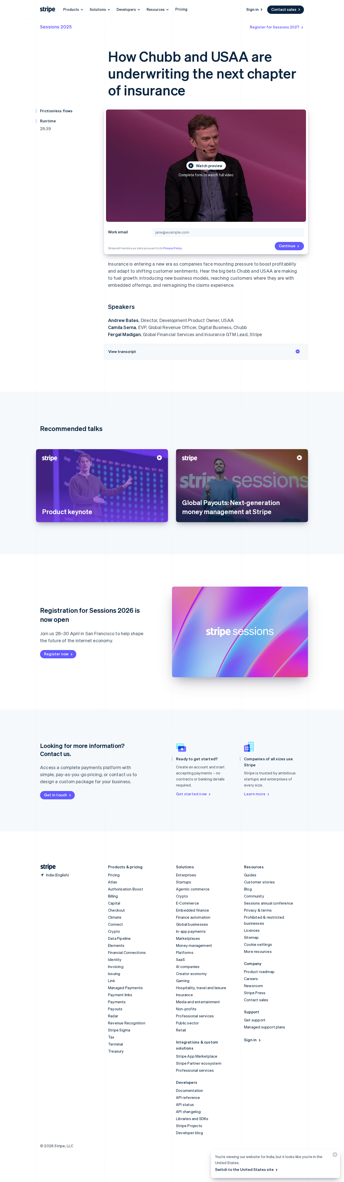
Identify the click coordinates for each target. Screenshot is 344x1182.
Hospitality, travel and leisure (201, 987)
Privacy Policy (172, 248)
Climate (114, 917)
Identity (115, 959)
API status (185, 1104)
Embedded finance (192, 910)
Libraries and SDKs (192, 1118)
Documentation (189, 1090)
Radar (113, 1015)
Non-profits (186, 1008)
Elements (116, 945)
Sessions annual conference (268, 903)
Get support (254, 1019)
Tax (111, 1037)
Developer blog (189, 1132)
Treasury (116, 1051)
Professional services (195, 1015)
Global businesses (192, 924)
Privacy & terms (258, 910)
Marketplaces (188, 938)
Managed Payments (125, 987)
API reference (188, 1097)
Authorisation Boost (125, 888)
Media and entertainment (198, 1001)
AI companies (187, 966)
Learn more (254, 793)
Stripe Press (254, 992)
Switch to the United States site (244, 1169)
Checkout (116, 910)
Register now (56, 653)
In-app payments (191, 931)
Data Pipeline (119, 938)
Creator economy (191, 973)
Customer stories (259, 881)
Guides (250, 874)
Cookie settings (258, 944)
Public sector (187, 1022)
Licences (252, 930)
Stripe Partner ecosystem (198, 1063)
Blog (248, 888)
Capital (114, 903)
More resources (258, 951)
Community (254, 896)
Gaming (182, 980)
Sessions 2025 (56, 26)
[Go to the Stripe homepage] (46, 867)
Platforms (184, 952)
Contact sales (283, 9)
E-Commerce (187, 903)
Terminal (115, 1044)
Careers (251, 978)
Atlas (112, 881)
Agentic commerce (193, 888)
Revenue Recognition (126, 1022)
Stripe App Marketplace (196, 1056)
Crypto (114, 931)
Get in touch (55, 794)
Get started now (191, 793)
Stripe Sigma (119, 1029)
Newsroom (253, 985)
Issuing (114, 973)
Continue (287, 245)
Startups (183, 881)
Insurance (184, 994)
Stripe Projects (189, 1125)
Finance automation (193, 917)
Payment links (120, 994)
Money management (194, 945)
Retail (181, 1029)
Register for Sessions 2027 (274, 26)
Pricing (181, 9)
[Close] (334, 1156)
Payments (117, 1001)
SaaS (180, 959)
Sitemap (251, 937)
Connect (115, 924)
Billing (113, 896)
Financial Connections (127, 952)
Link (111, 980)
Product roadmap (259, 971)
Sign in (252, 9)
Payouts (115, 1008)
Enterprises (186, 874)
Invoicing (115, 966)
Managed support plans (264, 1026)
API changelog (188, 1111)
